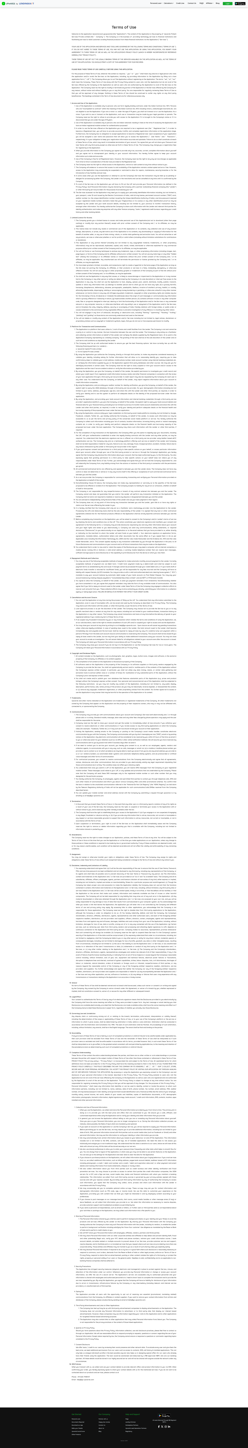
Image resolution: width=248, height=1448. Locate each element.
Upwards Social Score (78, 1431)
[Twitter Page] (162, 1427)
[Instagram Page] (166, 1427)
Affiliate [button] (209, 3)
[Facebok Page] (159, 1427)
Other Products (76, 1434)
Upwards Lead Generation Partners (135, 1428)
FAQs (126, 1419)
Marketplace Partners (131, 1425)
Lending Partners (130, 1422)
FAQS (202, 3)
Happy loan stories (104, 1422)
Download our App (77, 1425)
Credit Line (180, 3)
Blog (217, 3)
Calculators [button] (168, 3)
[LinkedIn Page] (169, 1427)
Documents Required (78, 1422)
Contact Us (192, 3)
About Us (101, 1428)
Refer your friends (77, 1428)
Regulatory (128, 1431)
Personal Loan (155, 3)
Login (228, 4)
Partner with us (103, 1419)
